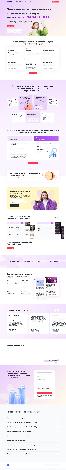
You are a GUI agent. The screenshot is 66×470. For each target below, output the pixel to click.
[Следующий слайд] (58, 218)
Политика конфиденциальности (29, 468)
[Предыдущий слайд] (55, 218)
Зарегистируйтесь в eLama (16, 143)
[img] (8, 465)
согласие (40, 388)
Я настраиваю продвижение (41, 381)
